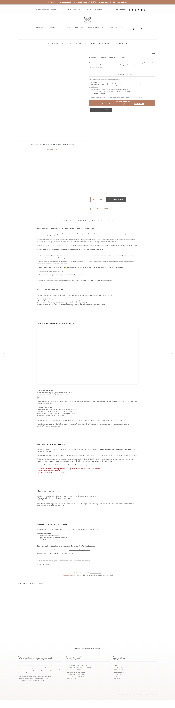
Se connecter (119, 10)
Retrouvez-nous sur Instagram (88, 648)
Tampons (79, 28)
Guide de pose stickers (122, 74)
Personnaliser (101, 110)
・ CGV (115, 676)
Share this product (100, 209)
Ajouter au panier (116, 199)
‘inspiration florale (118, 267)
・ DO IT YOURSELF (71, 679)
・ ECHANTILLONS (118, 670)
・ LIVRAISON (117, 674)
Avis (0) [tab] (110, 220)
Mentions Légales (122, 694)
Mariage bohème (81, 575)
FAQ (55, 553)
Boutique (54, 37)
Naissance (53, 28)
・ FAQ (115, 665)
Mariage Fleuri (108, 575)
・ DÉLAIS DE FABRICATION (121, 672)
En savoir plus (52, 149)
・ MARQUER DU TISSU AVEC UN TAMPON (78, 667)
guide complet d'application (79, 550)
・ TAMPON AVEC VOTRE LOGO (74, 674)
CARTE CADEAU (116, 28)
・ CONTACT (116, 679)
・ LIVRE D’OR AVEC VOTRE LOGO (75, 676)
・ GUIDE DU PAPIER (119, 667)
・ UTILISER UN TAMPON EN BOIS (76, 665)
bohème (63, 256)
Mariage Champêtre (95, 575)
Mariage (39, 28)
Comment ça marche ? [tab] (90, 220)
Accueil (44, 37)
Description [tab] (67, 220)
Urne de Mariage (75, 37)
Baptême (66, 28)
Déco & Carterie (95, 28)
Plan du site (133, 694)
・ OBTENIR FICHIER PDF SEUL (75, 672)
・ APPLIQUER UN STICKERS (74, 670)
